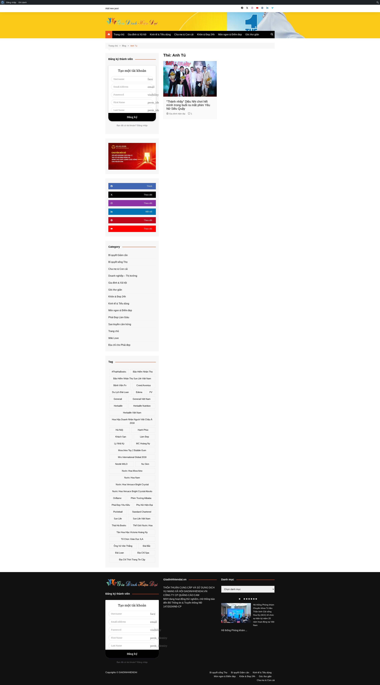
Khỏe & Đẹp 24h (206, 34)
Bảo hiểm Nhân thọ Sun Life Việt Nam (132, 378)
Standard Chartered (141, 511)
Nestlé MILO (121, 464)
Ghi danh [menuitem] (22, 2)
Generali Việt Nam (142, 399)
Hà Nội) (119, 430)
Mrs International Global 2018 (132, 457)
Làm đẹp (144, 436)
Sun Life (118, 518)
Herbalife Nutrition (142, 406)
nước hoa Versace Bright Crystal (132, 484)
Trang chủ (119, 34)
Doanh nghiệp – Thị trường (122, 276)
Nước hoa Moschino (132, 471)
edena (139, 392)
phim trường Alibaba (141, 498)
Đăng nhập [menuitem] (11, 2)
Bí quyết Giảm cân (118, 255)
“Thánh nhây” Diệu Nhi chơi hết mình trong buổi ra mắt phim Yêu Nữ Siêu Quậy (188, 105)
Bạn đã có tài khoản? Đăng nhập (132, 125)
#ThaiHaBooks (119, 371)
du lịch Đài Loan (120, 392)
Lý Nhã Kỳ (119, 443)
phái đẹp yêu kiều (121, 505)
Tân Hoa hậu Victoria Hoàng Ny (132, 532)
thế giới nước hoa (142, 525)
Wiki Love (113, 338)
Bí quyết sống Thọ (118, 262)
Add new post (112, 8)
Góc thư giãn (252, 34)
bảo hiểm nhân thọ (143, 371)
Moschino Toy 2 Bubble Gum (132, 450)
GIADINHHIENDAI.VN (195, 591)
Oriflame (117, 498)
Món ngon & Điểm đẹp (230, 34)
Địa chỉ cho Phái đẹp (119, 345)
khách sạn (120, 436)
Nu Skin (145, 464)
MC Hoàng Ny (143, 443)
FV (150, 392)
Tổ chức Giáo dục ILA (132, 539)
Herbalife (118, 406)
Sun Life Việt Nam (141, 518)
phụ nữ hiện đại (144, 505)
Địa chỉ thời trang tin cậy (132, 559)
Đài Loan (119, 552)
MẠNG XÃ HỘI (175, 591)
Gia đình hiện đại (177, 113)
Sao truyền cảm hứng (119, 324)
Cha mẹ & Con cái (184, 34)
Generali (118, 399)
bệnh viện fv (119, 385)
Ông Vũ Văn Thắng (123, 546)
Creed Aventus (143, 385)
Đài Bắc (147, 546)
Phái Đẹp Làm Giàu (118, 317)
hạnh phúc (143, 430)
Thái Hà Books (119, 525)
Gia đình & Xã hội (137, 34)
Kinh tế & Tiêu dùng (160, 34)
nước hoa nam (132, 477)
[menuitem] (2, 2)
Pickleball (117, 511)
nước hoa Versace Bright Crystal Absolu (132, 491)
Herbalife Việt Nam (132, 412)
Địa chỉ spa (143, 552)
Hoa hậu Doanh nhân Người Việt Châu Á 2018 (132, 421)
